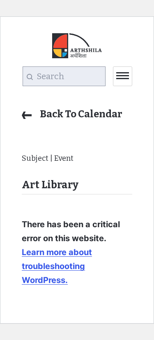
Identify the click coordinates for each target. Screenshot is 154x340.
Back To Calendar (81, 114)
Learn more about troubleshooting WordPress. (57, 266)
